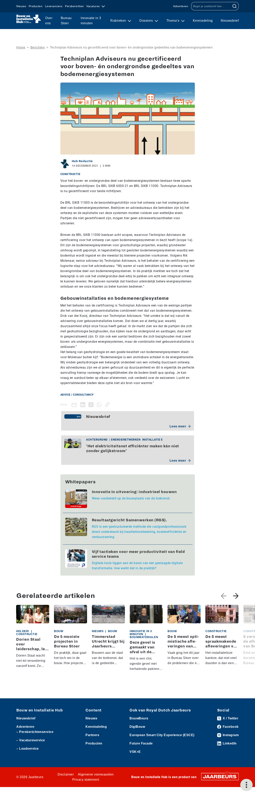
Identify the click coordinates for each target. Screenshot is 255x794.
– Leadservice (27, 748)
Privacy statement (85, 779)
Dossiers (146, 20)
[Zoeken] (234, 6)
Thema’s (173, 20)
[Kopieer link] (108, 404)
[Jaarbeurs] (220, 776)
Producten (36, 6)
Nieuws (21, 6)
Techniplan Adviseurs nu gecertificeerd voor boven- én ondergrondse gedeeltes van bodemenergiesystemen (131, 47)
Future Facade (141, 743)
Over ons (48, 20)
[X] (91, 404)
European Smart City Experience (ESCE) (161, 735)
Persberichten (74, 6)
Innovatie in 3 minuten (91, 20)
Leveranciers (54, 6)
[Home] (28, 19)
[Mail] (75, 404)
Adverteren (180, 6)
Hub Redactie (82, 161)
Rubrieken (118, 20)
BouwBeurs (138, 718)
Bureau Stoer (66, 20)
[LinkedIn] (83, 404)
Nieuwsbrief (230, 20)
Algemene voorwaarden (96, 774)
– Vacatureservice (30, 740)
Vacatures (93, 6)
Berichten (37, 47)
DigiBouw (137, 726)
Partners (92, 735)
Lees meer (178, 426)
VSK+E (135, 751)
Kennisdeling (203, 20)
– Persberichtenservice (34, 732)
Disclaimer (66, 774)
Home (20, 47)
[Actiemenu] (246, 785)
